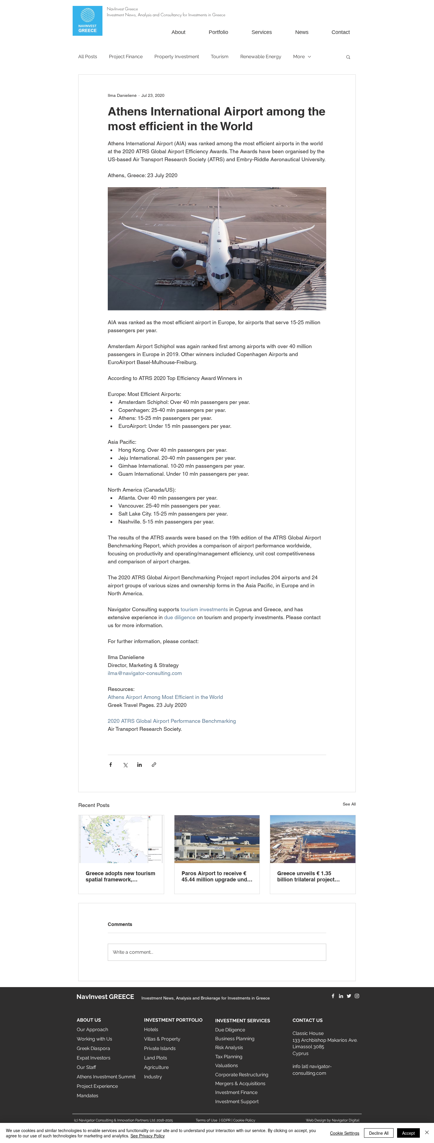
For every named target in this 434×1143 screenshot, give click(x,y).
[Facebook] (333, 996)
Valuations (226, 1065)
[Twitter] (349, 996)
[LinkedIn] (341, 996)
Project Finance (126, 56)
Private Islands (160, 1048)
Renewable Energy (260, 56)
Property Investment (176, 56)
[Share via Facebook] (110, 764)
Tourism (220, 56)
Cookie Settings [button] (344, 1133)
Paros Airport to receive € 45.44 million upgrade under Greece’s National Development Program (217, 876)
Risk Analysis (229, 1047)
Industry (153, 1077)
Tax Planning (228, 1056)
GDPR (226, 1120)
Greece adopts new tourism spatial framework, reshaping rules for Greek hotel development (120, 876)
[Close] (426, 1133)
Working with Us (94, 1039)
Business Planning (234, 1038)
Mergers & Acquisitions (240, 1083)
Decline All (379, 1133)
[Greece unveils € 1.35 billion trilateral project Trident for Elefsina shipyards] (312, 839)
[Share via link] (154, 764)
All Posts (87, 56)
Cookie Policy (244, 1120)
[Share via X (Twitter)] (125, 764)
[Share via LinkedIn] (139, 764)
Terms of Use (206, 1120)
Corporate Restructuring (241, 1074)
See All (349, 804)
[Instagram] (357, 996)
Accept (408, 1133)
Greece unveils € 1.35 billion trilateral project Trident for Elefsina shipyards (306, 876)
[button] (348, 56)
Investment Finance (236, 1092)
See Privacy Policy (147, 1136)
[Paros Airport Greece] (217, 839)
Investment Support (237, 1101)
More (299, 56)
